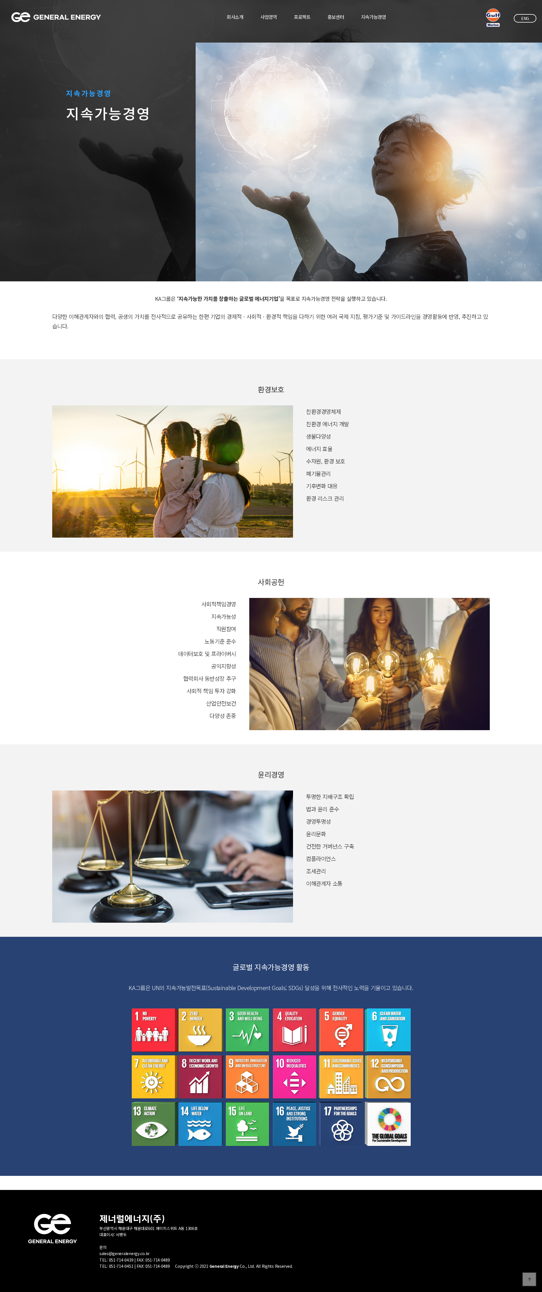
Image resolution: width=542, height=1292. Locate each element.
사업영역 (268, 17)
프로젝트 (302, 17)
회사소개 (235, 17)
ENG (525, 18)
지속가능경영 (373, 17)
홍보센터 (335, 17)
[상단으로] (529, 1279)
